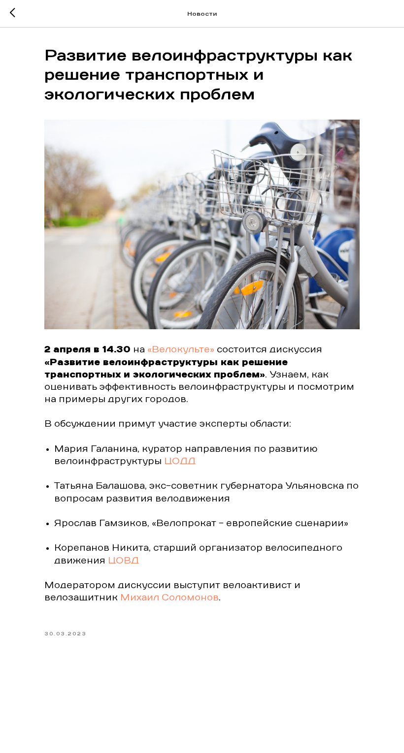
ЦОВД (123, 561)
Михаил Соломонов (169, 598)
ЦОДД (180, 461)
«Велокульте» (180, 349)
